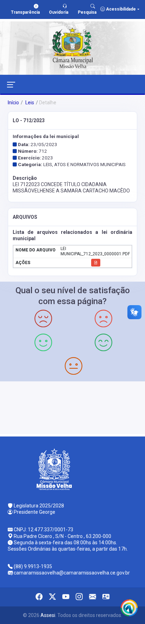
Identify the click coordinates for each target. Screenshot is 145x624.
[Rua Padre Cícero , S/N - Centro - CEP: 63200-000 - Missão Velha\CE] (72, 406)
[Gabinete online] (105, 597)
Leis (29, 102)
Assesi (47, 615)
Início (13, 102)
